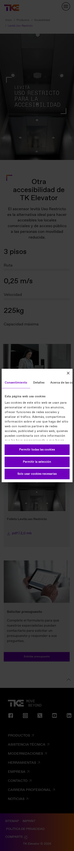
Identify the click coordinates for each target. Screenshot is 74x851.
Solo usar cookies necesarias (37, 474)
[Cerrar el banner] (68, 373)
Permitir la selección (37, 462)
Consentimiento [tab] (16, 383)
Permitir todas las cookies (37, 450)
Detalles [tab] (38, 383)
